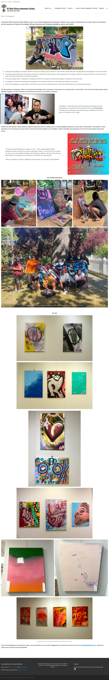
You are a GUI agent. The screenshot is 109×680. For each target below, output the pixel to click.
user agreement (13, 667)
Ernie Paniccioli (86, 106)
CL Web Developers (22, 670)
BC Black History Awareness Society (14, 677)
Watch (78, 112)
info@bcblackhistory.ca (88, 645)
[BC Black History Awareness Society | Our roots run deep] (18, 8)
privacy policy (24, 667)
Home (2, 16)
